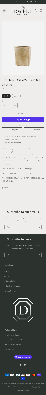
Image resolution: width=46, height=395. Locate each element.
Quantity (4, 101)
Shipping (4, 88)
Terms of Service (10, 291)
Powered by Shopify (27, 383)
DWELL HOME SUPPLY (14, 383)
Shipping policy (35, 387)
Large (16, 96)
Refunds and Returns (12, 286)
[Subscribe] (39, 227)
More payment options (23, 125)
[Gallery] (23, 47)
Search (7, 271)
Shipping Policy (10, 281)
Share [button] (6, 188)
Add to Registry (12, 130)
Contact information (24, 390)
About (6, 276)
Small (6, 96)
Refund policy (40, 383)
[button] (4, 10)
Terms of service (24, 387)
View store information (12, 143)
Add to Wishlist (34, 130)
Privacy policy (12, 387)
